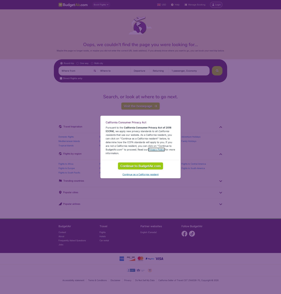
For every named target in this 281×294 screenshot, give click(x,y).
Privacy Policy (156, 149)
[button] (140, 174)
